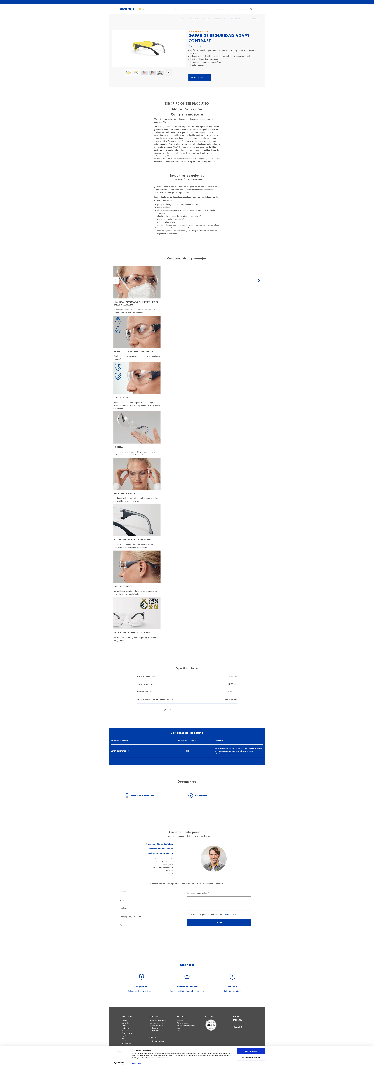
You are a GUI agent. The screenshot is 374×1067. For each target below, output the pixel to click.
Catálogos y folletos (157, 1041)
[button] (115, 280)
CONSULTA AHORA (198, 77)
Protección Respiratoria (158, 1020)
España (124, 1036)
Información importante (196, 9)
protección (227, 914)
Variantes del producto (239, 19)
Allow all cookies (251, 1051)
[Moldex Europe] (127, 9)
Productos (177, 9)
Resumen (182, 19)
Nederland (125, 1028)
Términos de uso (183, 1023)
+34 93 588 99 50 (165, 848)
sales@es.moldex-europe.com (160, 853)
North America (127, 1043)
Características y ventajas (199, 19)
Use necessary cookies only (251, 1057)
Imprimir (180, 1020)
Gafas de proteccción (198, 31)
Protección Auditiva (156, 1023)
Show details (136, 1063)
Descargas (256, 19)
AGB (179, 1031)
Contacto (243, 9)
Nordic (124, 1041)
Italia (123, 1038)
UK (123, 1031)
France (124, 1026)
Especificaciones (220, 19)
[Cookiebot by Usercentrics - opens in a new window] (119, 1063)
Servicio (231, 9)
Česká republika (127, 1033)
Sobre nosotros (217, 9)
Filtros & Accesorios (157, 1025)
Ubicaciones (127, 1016)
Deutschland (126, 1023)
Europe (124, 1020)
